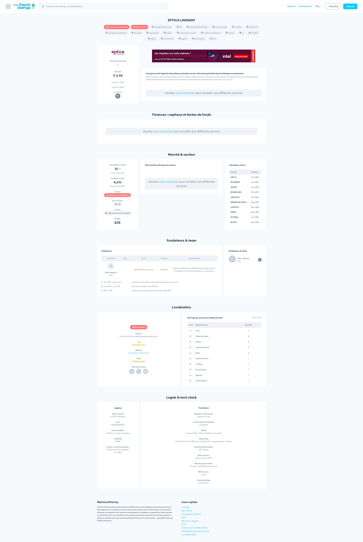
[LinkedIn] (131, 371)
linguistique (154, 33)
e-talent (238, 27)
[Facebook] (138, 371)
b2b (214, 39)
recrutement (168, 39)
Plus (317, 6)
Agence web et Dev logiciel (119, 213)
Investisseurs (305, 6)
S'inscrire (350, 6)
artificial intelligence (212, 33)
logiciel (184, 39)
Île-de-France (141, 27)
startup (231, 33)
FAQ (184, 517)
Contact (186, 507)
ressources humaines (188, 33)
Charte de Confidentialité (194, 527)
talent (153, 39)
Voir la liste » (257, 317)
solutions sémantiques (198, 27)
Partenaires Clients (191, 514)
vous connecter (185, 93)
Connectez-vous (138, 345)
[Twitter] (145, 371)
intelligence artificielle (117, 33)
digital (169, 33)
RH (180, 27)
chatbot (254, 33)
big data (137, 33)
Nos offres (187, 510)
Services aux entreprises (118, 27)
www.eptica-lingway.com (138, 353)
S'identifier (333, 6)
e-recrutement (221, 27)
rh (243, 33)
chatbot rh (253, 27)
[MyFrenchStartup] (25, 8)
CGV (184, 524)
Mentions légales (190, 521)
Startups (291, 6)
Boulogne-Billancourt (163, 27)
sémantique (200, 39)
